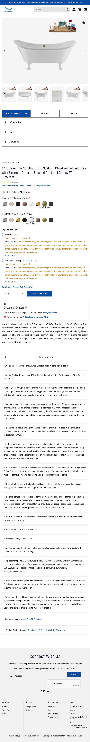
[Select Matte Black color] (18, 204)
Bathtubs (5, 707)
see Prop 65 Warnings (32, 619)
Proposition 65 (53, 717)
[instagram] (44, 692)
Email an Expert (26, 186)
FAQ (71, 722)
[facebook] (41, 692)
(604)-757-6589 (50, 312)
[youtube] (48, 692)
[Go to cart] (79, 9)
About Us (51, 707)
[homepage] (7, 9)
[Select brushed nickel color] (11, 204)
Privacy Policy (13, 736)
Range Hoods (31, 707)
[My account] (74, 9)
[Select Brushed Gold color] (44, 204)
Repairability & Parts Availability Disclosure (46, 630)
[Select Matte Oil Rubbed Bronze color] (24, 204)
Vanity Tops (6, 710)
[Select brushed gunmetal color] (51, 204)
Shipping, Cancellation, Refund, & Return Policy (78, 726)
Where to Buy (53, 714)
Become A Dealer (76, 707)
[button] (85, 51)
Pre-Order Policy (11, 256)
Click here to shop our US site (37, 317)
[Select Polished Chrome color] (5, 204)
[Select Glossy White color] (31, 204)
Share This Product (10, 186)
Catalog (72, 710)
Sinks (28, 710)
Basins (4, 714)
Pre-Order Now (40, 294)
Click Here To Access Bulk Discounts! (17, 287)
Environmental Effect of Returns (78, 718)
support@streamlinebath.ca (39, 2)
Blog (49, 710)
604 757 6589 (21, 2)
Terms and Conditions (30, 736)
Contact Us (74, 714)
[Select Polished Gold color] (38, 204)
